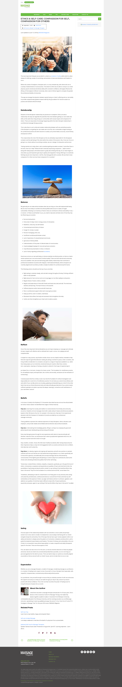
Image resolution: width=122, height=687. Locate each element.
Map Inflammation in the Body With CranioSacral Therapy (58, 640)
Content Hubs (65, 14)
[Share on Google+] (46, 633)
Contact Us (85, 14)
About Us (51, 654)
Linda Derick (38, 25)
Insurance (36, 14)
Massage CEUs (52, 659)
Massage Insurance (54, 656)
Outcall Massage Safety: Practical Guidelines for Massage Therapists (36, 640)
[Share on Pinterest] (50, 633)
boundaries (47, 251)
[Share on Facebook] (39, 633)
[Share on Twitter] (42, 633)
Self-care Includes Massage (28, 618)
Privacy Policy (23, 680)
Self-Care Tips (24, 612)
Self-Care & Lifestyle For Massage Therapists (34, 28)
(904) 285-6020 (25, 661)
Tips (56, 14)
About (22, 2)
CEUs (44, 14)
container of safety (56, 76)
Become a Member (29, 2)
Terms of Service (30, 680)
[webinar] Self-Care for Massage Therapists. (32, 624)
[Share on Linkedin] (55, 633)
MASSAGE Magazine (44, 32)
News (50, 14)
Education (75, 14)
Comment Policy (38, 680)
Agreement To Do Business (47, 680)
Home (50, 652)
